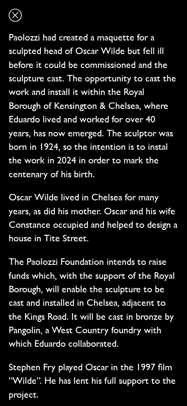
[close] (15, 15)
